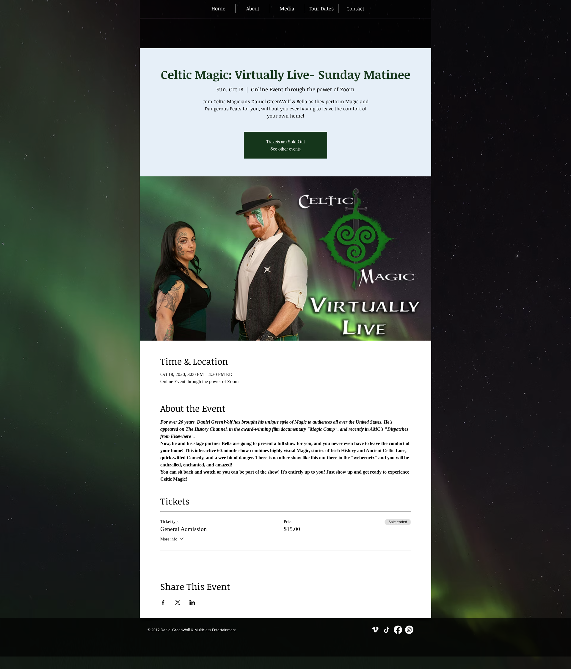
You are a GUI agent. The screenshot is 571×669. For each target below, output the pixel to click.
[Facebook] (398, 630)
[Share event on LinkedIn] (192, 602)
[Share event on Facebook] (163, 602)
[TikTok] (386, 630)
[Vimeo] (375, 630)
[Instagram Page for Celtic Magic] (409, 630)
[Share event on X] (178, 602)
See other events (285, 148)
